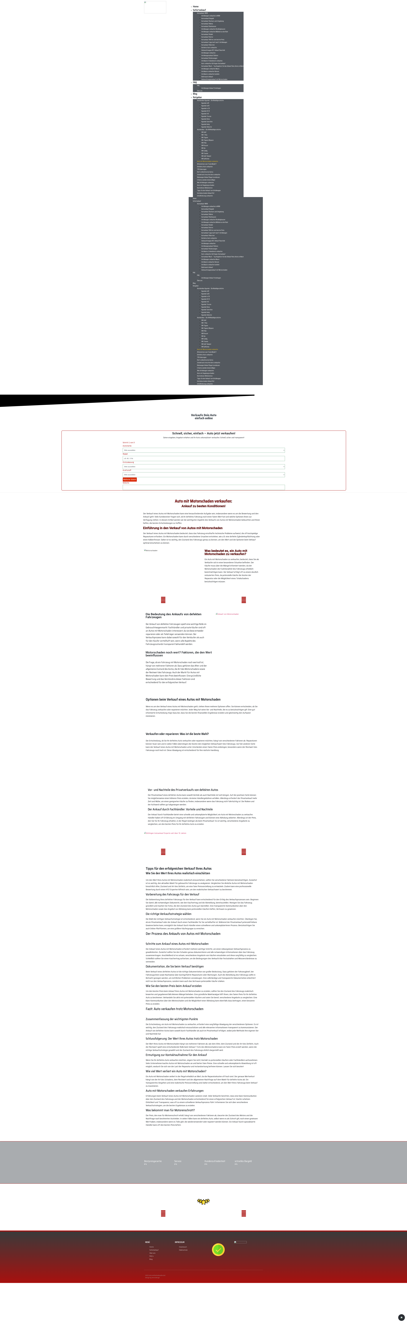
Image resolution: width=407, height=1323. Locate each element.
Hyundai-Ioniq (205, 124)
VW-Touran (204, 153)
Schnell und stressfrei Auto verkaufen (208, 174)
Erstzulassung (128, 462)
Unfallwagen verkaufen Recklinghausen (213, 29)
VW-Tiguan (204, 137)
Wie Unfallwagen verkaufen (205, 182)
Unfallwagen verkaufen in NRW (210, 15)
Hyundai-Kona (205, 119)
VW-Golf (203, 132)
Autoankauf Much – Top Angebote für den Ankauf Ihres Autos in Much (222, 66)
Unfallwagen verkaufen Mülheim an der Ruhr (214, 31)
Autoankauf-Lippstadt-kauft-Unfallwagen (214, 42)
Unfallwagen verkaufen (208, 52)
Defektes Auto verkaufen (209, 47)
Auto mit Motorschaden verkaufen (207, 161)
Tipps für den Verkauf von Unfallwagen (209, 190)
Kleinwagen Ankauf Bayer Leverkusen (208, 177)
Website (126, 483)
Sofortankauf (199, 10)
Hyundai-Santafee (207, 121)
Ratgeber (197, 97)
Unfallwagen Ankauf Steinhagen (211, 88)
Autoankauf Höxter (207, 37)
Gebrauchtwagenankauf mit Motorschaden (214, 79)
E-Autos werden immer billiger (206, 180)
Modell (125, 454)
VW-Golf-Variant (206, 156)
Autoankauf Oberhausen (208, 26)
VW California (205, 158)
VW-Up (203, 148)
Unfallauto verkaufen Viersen (210, 71)
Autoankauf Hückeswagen (209, 58)
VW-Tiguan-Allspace (207, 140)
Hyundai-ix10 (205, 103)
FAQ (195, 82)
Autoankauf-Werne (207, 23)
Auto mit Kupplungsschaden (205, 185)
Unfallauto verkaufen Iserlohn (210, 74)
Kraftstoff (127, 470)
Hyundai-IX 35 (205, 111)
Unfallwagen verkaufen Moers (210, 68)
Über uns (199, 90)
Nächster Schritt (129, 479)
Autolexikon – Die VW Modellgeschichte (209, 129)
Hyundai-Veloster (206, 127)
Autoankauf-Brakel (207, 34)
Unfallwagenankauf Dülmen (209, 55)
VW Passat (204, 145)
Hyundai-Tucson (206, 116)
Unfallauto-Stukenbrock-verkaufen (211, 60)
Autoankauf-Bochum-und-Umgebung (212, 21)
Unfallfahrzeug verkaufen (205, 195)
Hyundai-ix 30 (205, 108)
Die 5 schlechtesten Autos (205, 172)
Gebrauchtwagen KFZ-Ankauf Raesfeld (213, 50)
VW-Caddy (204, 150)
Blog (195, 94)
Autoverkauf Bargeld (207, 18)
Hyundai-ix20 (205, 105)
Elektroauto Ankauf (207, 76)
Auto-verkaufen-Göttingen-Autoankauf (213, 63)
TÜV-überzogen (201, 169)
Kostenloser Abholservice (205, 187)
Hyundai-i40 (205, 113)
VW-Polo (203, 142)
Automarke (127, 446)
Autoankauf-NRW (202, 13)
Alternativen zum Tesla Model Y (206, 164)
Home (196, 6)
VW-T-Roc (204, 134)
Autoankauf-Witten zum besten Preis (212, 39)
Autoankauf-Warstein (208, 45)
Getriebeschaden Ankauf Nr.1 (205, 193)
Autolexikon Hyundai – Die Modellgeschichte (210, 100)
